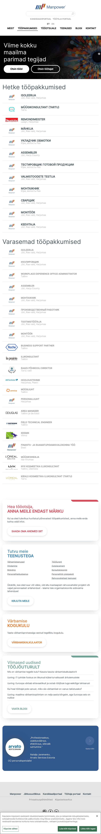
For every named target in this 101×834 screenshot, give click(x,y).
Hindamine (12, 566)
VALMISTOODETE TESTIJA (38, 176)
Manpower (15, 794)
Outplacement (58, 566)
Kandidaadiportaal (40, 19)
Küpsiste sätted (10, 829)
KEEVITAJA (28, 224)
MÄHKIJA (27, 128)
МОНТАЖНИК (30, 188)
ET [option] (48, 24)
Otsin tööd (16, 68)
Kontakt (91, 28)
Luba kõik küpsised (67, 829)
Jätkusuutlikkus (32, 794)
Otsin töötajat (45, 68)
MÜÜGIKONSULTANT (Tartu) (40, 107)
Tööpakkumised (27, 28)
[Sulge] (97, 816)
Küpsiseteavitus (63, 799)
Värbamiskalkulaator (27, 642)
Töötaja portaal (62, 19)
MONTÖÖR (28, 212)
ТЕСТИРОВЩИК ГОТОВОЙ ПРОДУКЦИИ (47, 164)
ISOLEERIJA (28, 95)
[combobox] (50, 13)
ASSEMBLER (29, 152)
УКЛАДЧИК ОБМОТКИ (36, 140)
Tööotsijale (48, 28)
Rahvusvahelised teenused (64, 578)
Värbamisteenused (16, 562)
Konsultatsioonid (59, 570)
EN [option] (53, 24)
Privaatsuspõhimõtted (41, 799)
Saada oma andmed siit (27, 531)
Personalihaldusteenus (17, 574)
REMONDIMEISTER (33, 119)
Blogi (79, 28)
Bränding (11, 570)
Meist (10, 28)
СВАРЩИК (28, 200)
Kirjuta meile (20, 600)
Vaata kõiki (89, 749)
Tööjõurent (57, 562)
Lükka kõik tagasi (88, 829)
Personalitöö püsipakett (63, 574)
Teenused (66, 28)
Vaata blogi (19, 708)
